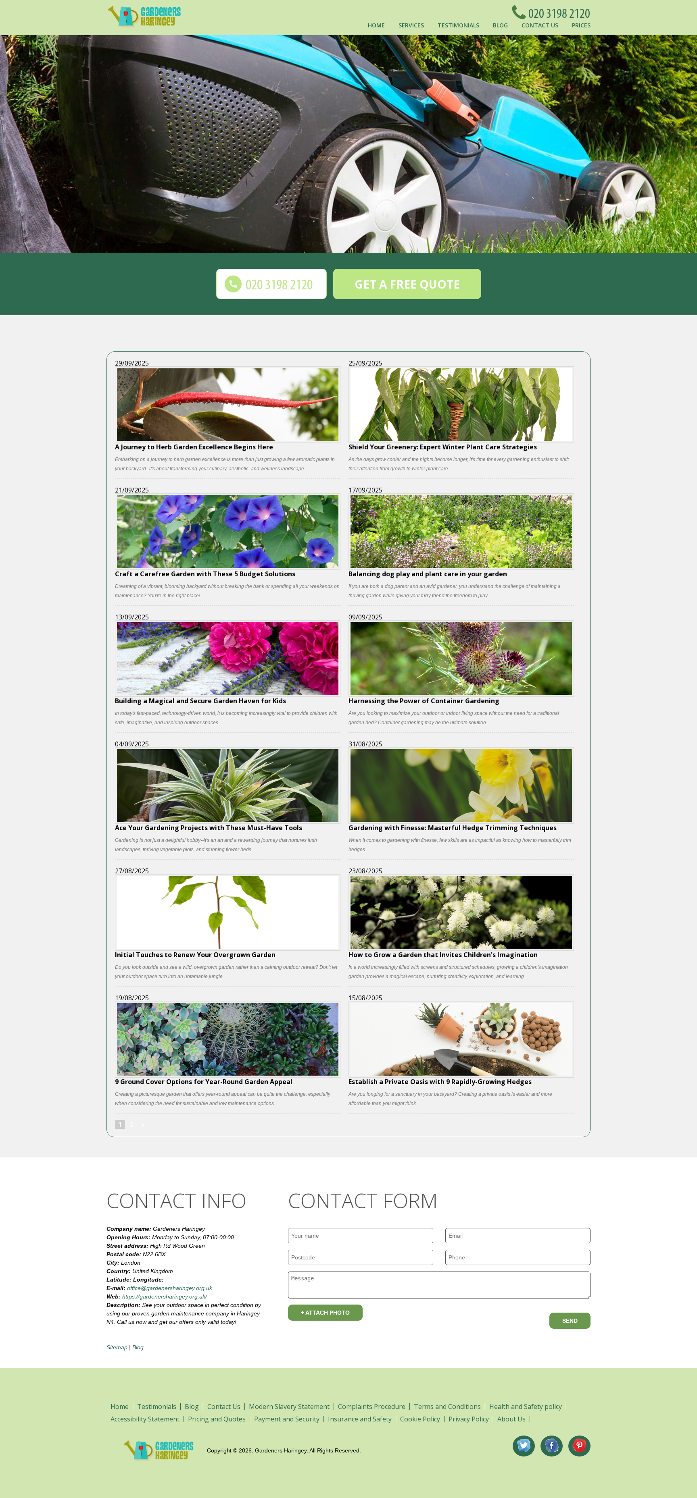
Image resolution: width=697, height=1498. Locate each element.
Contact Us (540, 25)
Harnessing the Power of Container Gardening (423, 700)
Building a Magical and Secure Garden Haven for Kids (200, 700)
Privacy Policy (469, 1419)
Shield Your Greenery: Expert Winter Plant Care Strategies (442, 446)
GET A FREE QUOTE (407, 284)
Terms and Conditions (447, 1406)
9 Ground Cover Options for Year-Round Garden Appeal (203, 1081)
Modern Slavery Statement (289, 1406)
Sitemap (116, 1347)
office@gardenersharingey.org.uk (169, 1288)
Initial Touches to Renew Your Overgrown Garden (195, 954)
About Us (511, 1419)
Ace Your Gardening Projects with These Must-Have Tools (208, 827)
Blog (500, 25)
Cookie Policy (420, 1419)
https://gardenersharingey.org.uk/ (164, 1296)
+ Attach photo (325, 1312)
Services (411, 25)
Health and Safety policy (525, 1406)
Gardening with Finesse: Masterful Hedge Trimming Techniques (452, 827)
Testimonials (458, 25)
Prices (581, 25)
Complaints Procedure (371, 1406)
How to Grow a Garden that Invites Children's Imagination (443, 954)
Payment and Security (286, 1419)
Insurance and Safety (360, 1419)
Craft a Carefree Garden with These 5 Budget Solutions (205, 573)
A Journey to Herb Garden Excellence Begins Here (194, 446)
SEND (570, 1320)
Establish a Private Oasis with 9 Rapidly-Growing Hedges (440, 1081)
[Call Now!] (557, 12)
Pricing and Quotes (217, 1419)
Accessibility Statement (145, 1419)
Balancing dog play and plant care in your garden (427, 573)
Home (376, 25)
